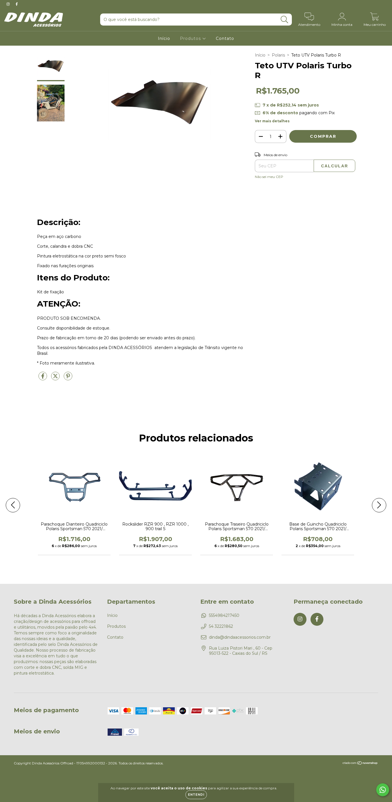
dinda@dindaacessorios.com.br (240, 637)
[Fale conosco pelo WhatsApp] (382, 789)
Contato (225, 38)
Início (164, 38)
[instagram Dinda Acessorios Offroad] (8, 4)
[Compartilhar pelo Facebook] (43, 378)
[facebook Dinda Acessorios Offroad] (16, 4)
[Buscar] (284, 19)
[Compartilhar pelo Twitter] (56, 378)
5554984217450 (224, 615)
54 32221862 (221, 626)
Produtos (191, 38)
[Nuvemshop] (360, 764)
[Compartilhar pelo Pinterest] (68, 378)
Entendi (196, 795)
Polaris (278, 55)
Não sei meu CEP (269, 177)
